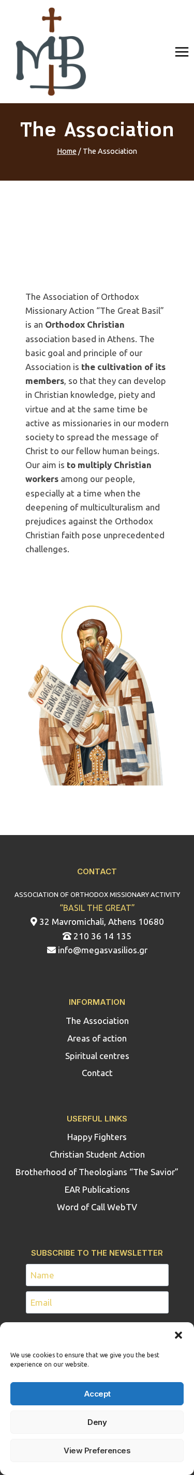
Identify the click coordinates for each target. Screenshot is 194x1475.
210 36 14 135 (101, 936)
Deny (97, 1422)
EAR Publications (97, 1189)
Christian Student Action (97, 1154)
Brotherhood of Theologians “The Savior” (97, 1172)
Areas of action (97, 1038)
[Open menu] (181, 51)
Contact (97, 1073)
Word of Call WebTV (97, 1207)
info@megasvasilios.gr (101, 950)
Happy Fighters (97, 1137)
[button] (178, 1335)
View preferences (97, 1450)
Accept (97, 1394)
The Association (97, 1020)
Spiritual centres (97, 1056)
